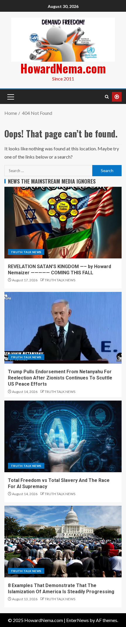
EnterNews (77, 620)
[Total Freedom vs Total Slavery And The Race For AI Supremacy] (63, 436)
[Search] (106, 96)
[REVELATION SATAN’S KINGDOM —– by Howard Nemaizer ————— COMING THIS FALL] (63, 222)
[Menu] (10, 96)
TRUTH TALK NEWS (60, 280)
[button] (10, 96)
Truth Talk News (26, 252)
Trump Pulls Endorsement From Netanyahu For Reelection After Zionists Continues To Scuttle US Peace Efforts (60, 378)
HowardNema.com (63, 68)
